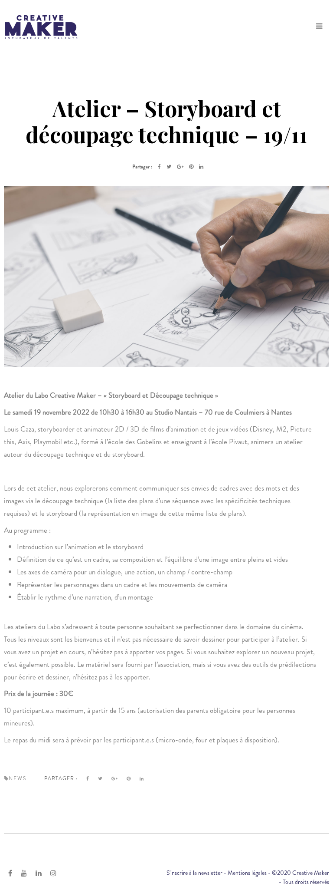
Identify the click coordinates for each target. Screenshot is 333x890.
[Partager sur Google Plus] (180, 167)
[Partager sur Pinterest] (191, 167)
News (17, 778)
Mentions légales (247, 872)
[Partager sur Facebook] (159, 167)
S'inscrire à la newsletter (194, 872)
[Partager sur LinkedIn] (201, 167)
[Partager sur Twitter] (168, 167)
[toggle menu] (319, 26)
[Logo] (41, 26)
